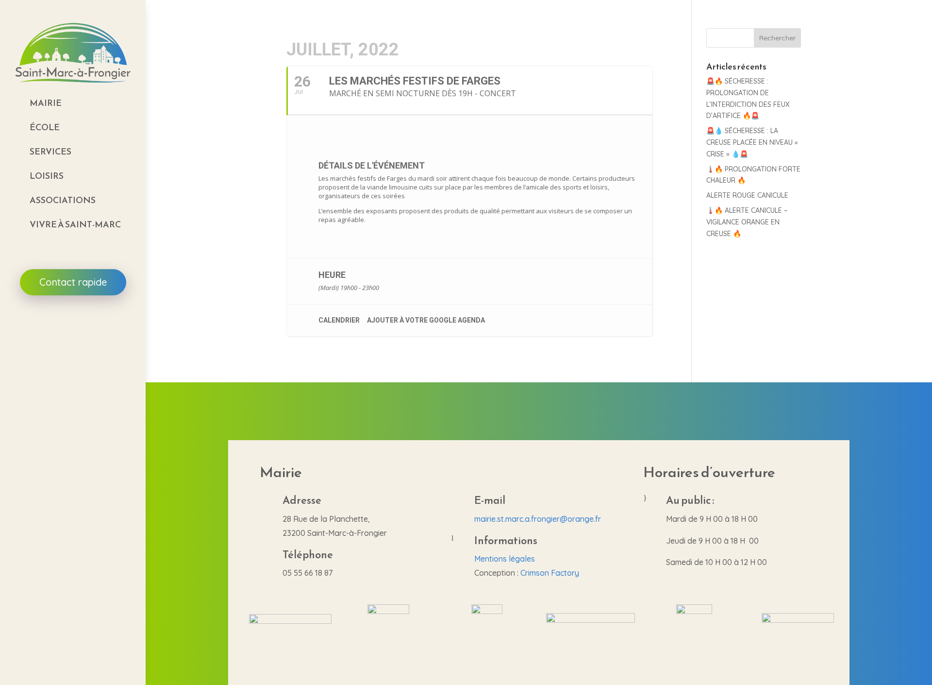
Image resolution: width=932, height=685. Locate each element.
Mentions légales (504, 559)
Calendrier (339, 320)
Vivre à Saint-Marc (75, 224)
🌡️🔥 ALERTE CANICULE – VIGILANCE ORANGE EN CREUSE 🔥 (746, 222)
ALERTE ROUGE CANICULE (747, 195)
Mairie (46, 102)
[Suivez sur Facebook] (73, 323)
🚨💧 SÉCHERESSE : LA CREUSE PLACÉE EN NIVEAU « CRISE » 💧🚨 (752, 142)
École (45, 127)
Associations (63, 199)
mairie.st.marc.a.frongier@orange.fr (537, 519)
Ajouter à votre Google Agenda (426, 320)
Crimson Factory (549, 573)
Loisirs (47, 175)
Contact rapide (73, 282)
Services (50, 151)
